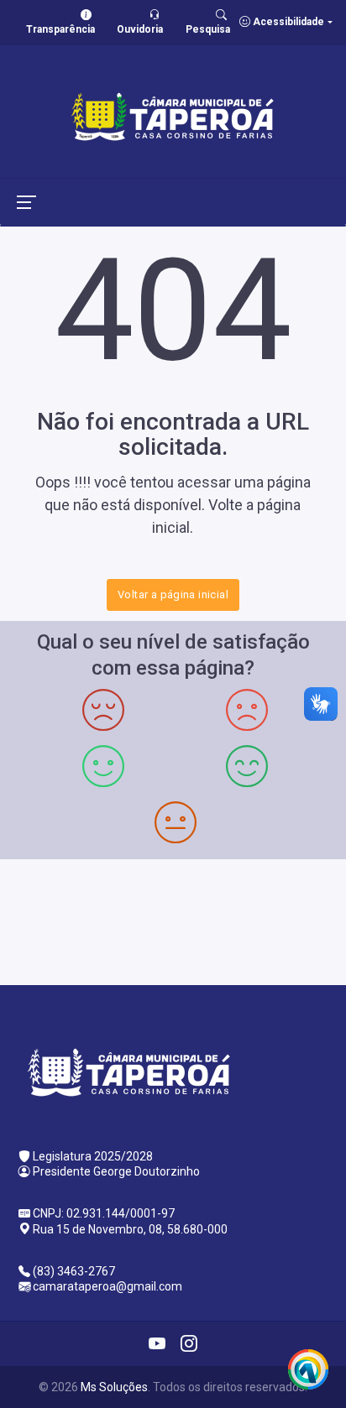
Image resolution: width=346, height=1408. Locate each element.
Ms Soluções (114, 1387)
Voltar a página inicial (173, 594)
